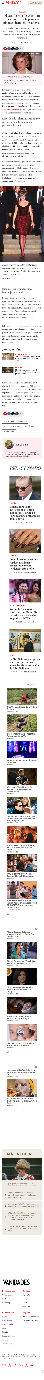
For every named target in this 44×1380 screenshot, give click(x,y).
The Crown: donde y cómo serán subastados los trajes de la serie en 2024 (28, 358)
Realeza (22, 12)
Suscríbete (35, 3)
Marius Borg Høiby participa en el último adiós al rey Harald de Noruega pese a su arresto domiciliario (24, 512)
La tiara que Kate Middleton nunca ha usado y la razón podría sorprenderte (23, 1205)
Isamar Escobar (30, 572)
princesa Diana (12, 426)
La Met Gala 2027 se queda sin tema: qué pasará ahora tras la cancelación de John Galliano (24, 663)
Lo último (30, 426)
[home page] (13, 3)
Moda (11, 655)
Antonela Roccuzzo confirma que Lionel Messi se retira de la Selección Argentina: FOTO (25, 613)
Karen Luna (28, 42)
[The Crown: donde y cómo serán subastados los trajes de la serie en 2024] (8, 356)
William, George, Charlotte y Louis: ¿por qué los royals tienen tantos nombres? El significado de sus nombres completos (22, 1216)
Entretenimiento (22, 354)
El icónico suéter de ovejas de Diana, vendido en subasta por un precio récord (27, 372)
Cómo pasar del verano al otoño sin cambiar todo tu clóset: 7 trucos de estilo (23, 1228)
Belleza (12, 556)
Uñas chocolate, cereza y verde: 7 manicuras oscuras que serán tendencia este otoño (23, 564)
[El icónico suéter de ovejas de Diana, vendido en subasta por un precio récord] (8, 370)
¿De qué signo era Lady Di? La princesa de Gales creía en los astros (23, 1185)
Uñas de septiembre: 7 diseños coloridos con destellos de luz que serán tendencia (22, 1195)
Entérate (9, 431)
